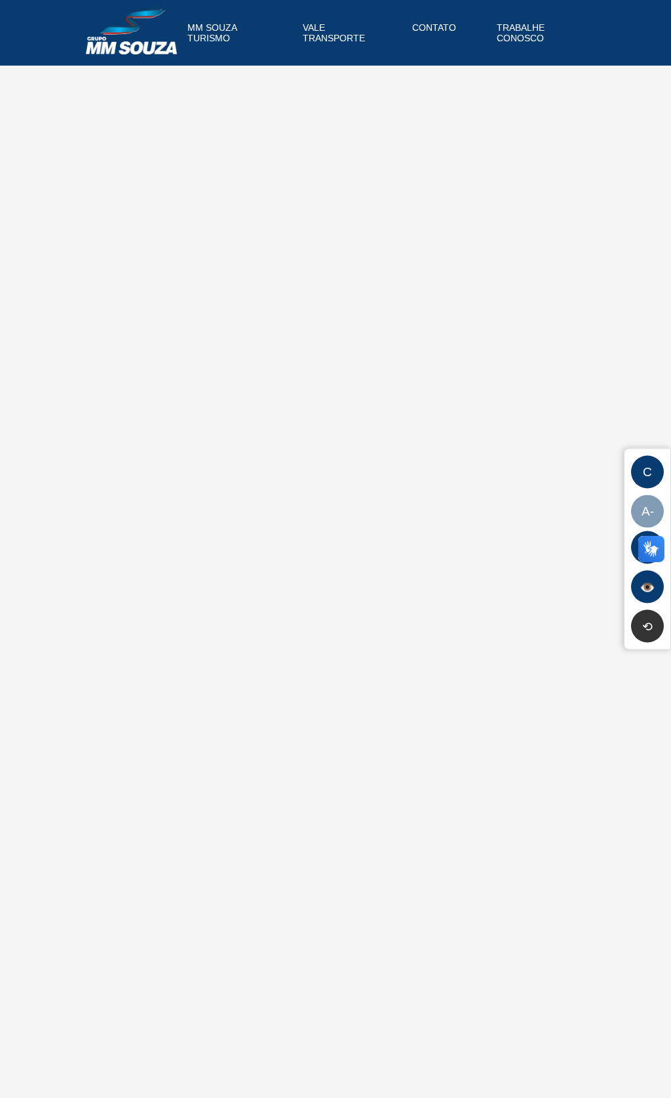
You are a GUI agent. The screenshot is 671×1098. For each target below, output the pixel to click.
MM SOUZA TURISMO (212, 32)
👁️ (647, 587)
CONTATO (434, 27)
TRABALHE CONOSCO (521, 32)
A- (648, 511)
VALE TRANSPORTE (334, 32)
